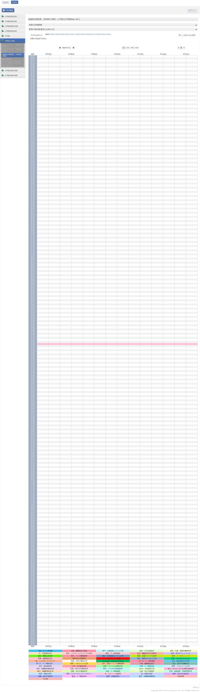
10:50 (33, 327)
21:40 (33, 598)
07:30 (33, 244)
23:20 (33, 640)
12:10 (33, 361)
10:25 (33, 317)
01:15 (33, 87)
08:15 (33, 263)
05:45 (33, 200)
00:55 (33, 79)
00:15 (33, 62)
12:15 (33, 363)
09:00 (33, 281)
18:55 (33, 529)
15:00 (33, 431)
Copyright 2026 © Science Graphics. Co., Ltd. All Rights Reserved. (175, 690)
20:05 (33, 559)
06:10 (33, 210)
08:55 (33, 279)
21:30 (33, 594)
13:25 (33, 392)
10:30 (33, 319)
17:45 (33, 500)
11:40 (33, 348)
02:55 (33, 129)
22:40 (33, 623)
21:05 (33, 584)
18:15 (33, 513)
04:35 (33, 171)
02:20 (33, 115)
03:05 (33, 133)
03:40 (33, 148)
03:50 (33, 152)
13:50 (33, 402)
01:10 (33, 85)
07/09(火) (94, 54)
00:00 (33, 56)
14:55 (33, 429)
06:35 (33, 221)
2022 (67, 34)
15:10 (33, 436)
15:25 (33, 442)
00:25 (33, 67)
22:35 (33, 621)
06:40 (33, 223)
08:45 (33, 275)
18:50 (33, 527)
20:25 (33, 567)
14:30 (33, 419)
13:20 (33, 390)
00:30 (33, 69)
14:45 (33, 425)
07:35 (33, 246)
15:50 (33, 452)
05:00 (33, 181)
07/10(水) (117, 54)
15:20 (33, 440)
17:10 (33, 486)
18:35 (33, 521)
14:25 (33, 417)
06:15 (33, 213)
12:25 (33, 367)
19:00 (33, 532)
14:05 (33, 409)
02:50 (33, 127)
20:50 (33, 577)
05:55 (33, 204)
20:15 (33, 563)
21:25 (33, 592)
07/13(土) (186, 54)
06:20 (33, 215)
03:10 (33, 135)
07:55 (33, 254)
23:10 (33, 636)
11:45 (33, 350)
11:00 (33, 331)
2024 (57, 34)
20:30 (33, 569)
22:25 (33, 617)
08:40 (33, 273)
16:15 (33, 463)
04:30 (33, 169)
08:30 (33, 269)
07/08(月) (71, 54)
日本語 (14, 2)
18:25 (33, 517)
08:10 (33, 261)
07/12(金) (163, 54)
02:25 (33, 117)
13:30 (33, 394)
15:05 (33, 434)
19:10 (33, 536)
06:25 (33, 217)
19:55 (33, 554)
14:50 (33, 427)
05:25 (33, 192)
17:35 (33, 496)
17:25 (33, 492)
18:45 (33, 525)
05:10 (33, 185)
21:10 (33, 586)
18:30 (33, 519)
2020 (78, 34)
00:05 (33, 58)
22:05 (33, 609)
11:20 (33, 340)
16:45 (33, 475)
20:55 (33, 579)
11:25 (33, 342)
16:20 (33, 465)
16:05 (33, 459)
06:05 (33, 208)
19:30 (33, 544)
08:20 (33, 265)
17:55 (33, 504)
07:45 (33, 250)
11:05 (33, 333)
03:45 (33, 150)
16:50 (33, 477)
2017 (93, 34)
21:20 (33, 590)
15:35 (33, 446)
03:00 (33, 131)
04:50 (33, 177)
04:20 (33, 165)
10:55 (33, 329)
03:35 (33, 146)
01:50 (33, 102)
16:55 (33, 479)
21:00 (33, 582)
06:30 (33, 219)
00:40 (33, 73)
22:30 (33, 619)
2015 (103, 34)
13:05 (33, 384)
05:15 (33, 188)
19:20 (33, 540)
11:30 (33, 344)
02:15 (33, 112)
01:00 (33, 81)
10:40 (33, 323)
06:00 (33, 206)
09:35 (33, 296)
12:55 (33, 379)
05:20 (33, 190)
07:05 (33, 233)
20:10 (33, 561)
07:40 (33, 248)
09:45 (33, 300)
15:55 (33, 454)
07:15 (33, 238)
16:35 (33, 471)
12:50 (33, 377)
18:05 (33, 509)
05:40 (33, 198)
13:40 (33, 398)
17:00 (33, 481)
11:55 (33, 354)
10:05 (33, 308)
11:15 (33, 338)
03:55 (33, 154)
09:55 (33, 304)
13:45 (33, 400)
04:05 (33, 158)
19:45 (33, 550)
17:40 (33, 498)
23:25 (33, 642)
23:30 (33, 644)
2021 (72, 34)
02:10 (33, 110)
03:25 (33, 142)
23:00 (33, 632)
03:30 (33, 144)
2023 (62, 34)
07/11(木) (140, 54)
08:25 (33, 267)
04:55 (33, 179)
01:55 (33, 104)
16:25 (33, 467)
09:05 (33, 283)
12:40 (33, 373)
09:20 (33, 290)
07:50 (33, 252)
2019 (83, 34)
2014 (108, 34)
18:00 (33, 507)
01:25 (33, 92)
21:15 (33, 588)
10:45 (33, 325)
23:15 (33, 638)
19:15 (33, 538)
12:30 (33, 369)
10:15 (33, 313)
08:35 (33, 271)
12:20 (33, 365)
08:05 (33, 258)
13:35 (33, 396)
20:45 (33, 575)
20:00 (33, 557)
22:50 (33, 627)
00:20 (33, 65)
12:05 (33, 358)
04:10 (33, 160)
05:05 (33, 183)
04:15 (33, 163)
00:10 (33, 60)
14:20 (33, 415)
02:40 (33, 123)
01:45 (33, 100)
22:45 (33, 625)
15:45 (33, 450)
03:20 (33, 140)
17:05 (33, 484)
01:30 (33, 94)
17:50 (33, 502)
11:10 (33, 336)
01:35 (33, 96)
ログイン (192, 10)
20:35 (33, 571)
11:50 (33, 352)
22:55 (33, 630)
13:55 (33, 404)
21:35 (33, 596)
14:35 (33, 421)
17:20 (33, 490)
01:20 (33, 90)
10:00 (33, 306)
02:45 (33, 125)
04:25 (33, 167)
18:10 (33, 511)
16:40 (33, 473)
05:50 (33, 202)
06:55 (33, 229)
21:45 (33, 600)
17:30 (33, 494)
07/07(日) (48, 54)
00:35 (33, 71)
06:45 (33, 225)
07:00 (33, 231)
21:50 (33, 602)
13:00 (33, 381)
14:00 (33, 406)
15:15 (33, 438)
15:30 (33, 444)
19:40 (33, 548)
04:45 (33, 175)
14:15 (33, 413)
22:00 (33, 607)
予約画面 (9, 10)
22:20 (33, 615)
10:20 (33, 315)
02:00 (33, 106)
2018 (88, 34)
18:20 (33, 515)
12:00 (33, 356)
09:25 (33, 292)
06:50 (33, 227)
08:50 (33, 277)
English (5, 2)
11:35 (33, 346)
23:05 (33, 634)
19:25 (33, 542)
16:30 (33, 469)
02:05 (33, 108)
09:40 (33, 298)
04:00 (33, 156)
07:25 (33, 242)
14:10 (33, 411)
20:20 (33, 565)
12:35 (33, 371)
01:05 (33, 83)
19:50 (33, 552)
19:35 (33, 546)
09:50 (33, 302)
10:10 (33, 311)
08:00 (33, 256)
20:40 (33, 573)
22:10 (33, 611)
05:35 (33, 196)
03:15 (33, 138)
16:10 (33, 461)
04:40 (33, 173)
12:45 (33, 375)
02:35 (33, 121)
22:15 (33, 613)
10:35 (33, 321)
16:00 (33, 456)
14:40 (33, 423)
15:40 (33, 448)
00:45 (33, 75)
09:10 (33, 286)
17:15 (33, 488)
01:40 (33, 98)
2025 (52, 34)
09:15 (33, 288)
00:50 (33, 77)
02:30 (33, 119)
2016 (98, 34)
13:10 (33, 386)
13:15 (33, 388)
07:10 (33, 235)
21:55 (33, 604)
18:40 (33, 523)
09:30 (33, 294)
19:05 (33, 534)
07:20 (33, 240)
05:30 (33, 194)
